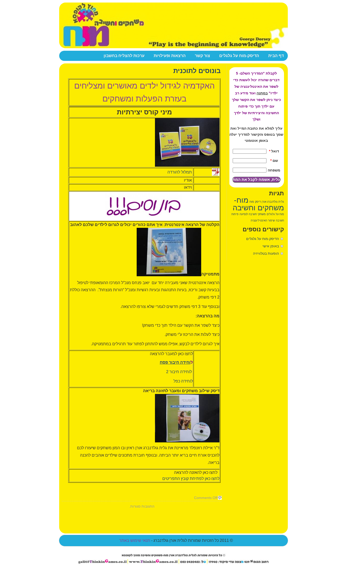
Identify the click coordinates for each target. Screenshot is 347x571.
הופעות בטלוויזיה (266, 253)
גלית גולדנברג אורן (273, 201)
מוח (251, 201)
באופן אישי (270, 246)
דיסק (258, 201)
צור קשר (202, 56)
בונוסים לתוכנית (197, 70)
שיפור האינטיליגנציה (263, 220)
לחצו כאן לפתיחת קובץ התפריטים (190, 478)
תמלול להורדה (180, 172)
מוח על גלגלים (275, 214)
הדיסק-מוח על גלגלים (239, 56)
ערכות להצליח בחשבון (124, 56)
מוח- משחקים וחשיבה (258, 204)
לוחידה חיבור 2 (179, 372)
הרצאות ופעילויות (170, 56)
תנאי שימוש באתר (134, 540)
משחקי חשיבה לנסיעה (253, 214)
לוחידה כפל (182, 381)
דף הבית (276, 56)
